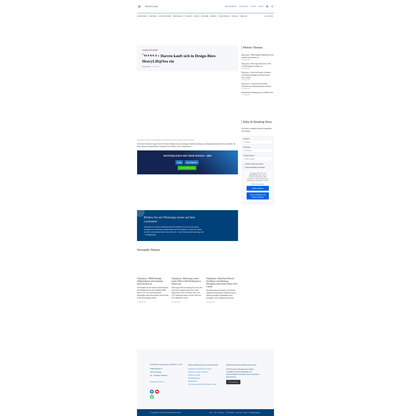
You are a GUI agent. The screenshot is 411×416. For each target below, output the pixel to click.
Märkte (213, 16)
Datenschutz (221, 412)
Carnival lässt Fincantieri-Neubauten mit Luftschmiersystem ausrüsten (256, 85)
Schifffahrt (142, 16)
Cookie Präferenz (230, 412)
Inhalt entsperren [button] (257, 188)
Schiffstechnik (165, 16)
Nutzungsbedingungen (254, 412)
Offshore (205, 16)
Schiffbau (153, 16)
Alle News (268, 16)
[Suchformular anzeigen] (272, 6)
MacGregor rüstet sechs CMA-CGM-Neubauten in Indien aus (186, 281)
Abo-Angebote (191, 162)
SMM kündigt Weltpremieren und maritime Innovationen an (150, 281)
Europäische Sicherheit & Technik (199, 369)
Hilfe (261, 6)
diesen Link (152, 234)
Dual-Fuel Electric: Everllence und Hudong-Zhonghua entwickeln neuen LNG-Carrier (222, 282)
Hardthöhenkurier (194, 378)
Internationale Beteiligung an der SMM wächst (257, 92)
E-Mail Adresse (249, 155)
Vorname (246, 139)
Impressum (239, 412)
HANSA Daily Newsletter (254, 164)
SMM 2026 (243, 16)
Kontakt (245, 412)
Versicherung (224, 16)
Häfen (196, 16)
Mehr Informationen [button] (258, 184)
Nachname (246, 147)
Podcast (235, 16)
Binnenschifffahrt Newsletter (255, 167)
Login (253, 6)
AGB (215, 412)
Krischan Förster (146, 66)
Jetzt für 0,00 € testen (187, 168)
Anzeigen (243, 6)
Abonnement (230, 6)
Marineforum (192, 381)
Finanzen (189, 16)
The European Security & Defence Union (202, 384)
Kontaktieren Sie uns (157, 382)
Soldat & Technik (194, 375)
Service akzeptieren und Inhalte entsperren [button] (258, 196)
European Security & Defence (198, 372)
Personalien (178, 16)
